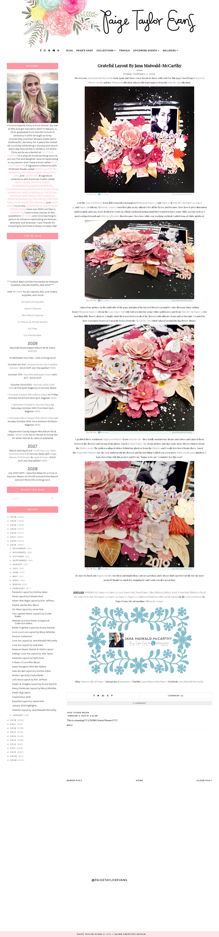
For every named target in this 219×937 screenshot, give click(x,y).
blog (69, 50)
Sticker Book (86, 448)
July (16, 568)
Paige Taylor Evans (89, 934)
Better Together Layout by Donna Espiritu (33, 627)
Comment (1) (175, 696)
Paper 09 (190, 202)
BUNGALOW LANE (17, 192)
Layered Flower (94, 202)
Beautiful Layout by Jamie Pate (28, 701)
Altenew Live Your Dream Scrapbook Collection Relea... (30, 622)
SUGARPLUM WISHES (41, 185)
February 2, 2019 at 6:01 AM (83, 716)
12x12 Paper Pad (117, 311)
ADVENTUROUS (20, 185)
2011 (13, 748)
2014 (13, 736)
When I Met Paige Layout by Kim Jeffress (33, 600)
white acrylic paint (110, 216)
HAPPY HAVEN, (23, 182)
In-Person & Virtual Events (33, 322)
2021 (13, 537)
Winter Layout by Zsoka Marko (28, 675)
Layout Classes (32, 308)
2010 (13, 752)
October (19, 556)
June (16, 572)
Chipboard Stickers (112, 439)
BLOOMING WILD (16, 189)
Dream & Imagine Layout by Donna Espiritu (34, 684)
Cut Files (32, 328)
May (16, 576)
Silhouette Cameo (107, 207)
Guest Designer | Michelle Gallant (29, 666)
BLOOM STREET (27, 195)
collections (105, 50)
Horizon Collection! (22, 636)
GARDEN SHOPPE (36, 189)
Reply (70, 725)
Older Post (204, 780)
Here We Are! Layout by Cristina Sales (31, 671)
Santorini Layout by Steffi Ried (28, 658)
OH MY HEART (21, 202)
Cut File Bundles (32, 335)
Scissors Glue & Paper (92, 681)
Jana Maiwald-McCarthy (100, 78)
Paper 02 (198, 311)
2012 (13, 744)
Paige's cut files (104, 575)
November (20, 552)
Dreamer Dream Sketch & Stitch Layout (32, 649)
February (19, 588)
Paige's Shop (84, 50)
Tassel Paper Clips (144, 592)
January (18, 715)
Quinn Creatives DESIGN (130, 934)
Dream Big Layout (21, 692)
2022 (13, 533)
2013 (13, 740)
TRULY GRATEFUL (45, 195)
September (20, 560)
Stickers (156, 448)
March (17, 584)
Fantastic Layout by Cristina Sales (29, 592)
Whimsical (117, 82)
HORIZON (13, 199)
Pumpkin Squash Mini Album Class (28, 394)
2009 (14, 756)
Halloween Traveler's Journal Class (31, 404)
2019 (13, 545)
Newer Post (74, 780)
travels (124, 50)
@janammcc (124, 681)
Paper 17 (166, 202)
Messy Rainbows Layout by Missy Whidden (34, 688)
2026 (14, 517)
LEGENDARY (31, 175)
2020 (14, 541)
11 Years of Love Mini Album (26, 662)
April (16, 580)
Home (139, 780)
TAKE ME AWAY (37, 202)
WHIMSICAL (91, 592)
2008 (14, 760)
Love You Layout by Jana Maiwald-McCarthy (34, 640)
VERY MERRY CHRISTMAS (34, 172)
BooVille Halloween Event (38, 374)
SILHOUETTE (16, 212)
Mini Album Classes (32, 315)
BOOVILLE (40, 169)
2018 (13, 720)
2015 (13, 732)
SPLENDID (52, 189)
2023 (13, 529)
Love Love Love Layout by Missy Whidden (33, 632)
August (18, 564)
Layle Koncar (41, 457)
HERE (52, 367)
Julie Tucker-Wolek (78, 712)
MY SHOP (26, 215)
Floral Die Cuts (143, 320)
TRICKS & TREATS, (40, 182)
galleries (169, 50)
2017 (13, 724)
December (20, 548)
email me (21, 434)
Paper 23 (83, 207)
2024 (13, 525)
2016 (13, 728)
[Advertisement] (32, 818)
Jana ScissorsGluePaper (154, 681)
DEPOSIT (32, 351)
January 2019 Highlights (24, 705)
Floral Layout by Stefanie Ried (27, 596)
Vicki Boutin (23, 457)
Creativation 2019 (21, 697)
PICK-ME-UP (90, 596)
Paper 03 (152, 202)
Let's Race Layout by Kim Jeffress (29, 679)
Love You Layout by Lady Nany (27, 645)
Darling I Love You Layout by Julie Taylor (32, 653)
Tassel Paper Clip (137, 443)
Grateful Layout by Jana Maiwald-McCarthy (34, 710)
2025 (13, 521)
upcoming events (145, 50)
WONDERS (34, 192)
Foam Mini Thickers (86, 452)
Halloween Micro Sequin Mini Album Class (31, 418)
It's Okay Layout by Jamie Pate (27, 609)
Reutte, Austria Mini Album (25, 605)
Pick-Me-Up (174, 82)
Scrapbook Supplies (32, 301)
